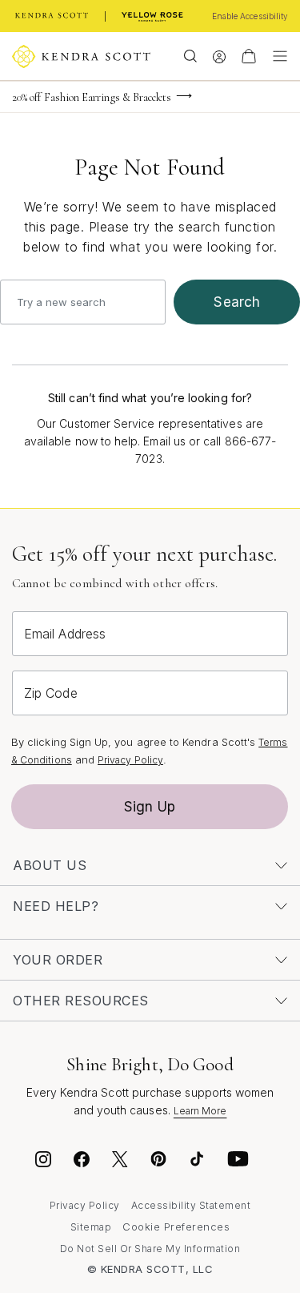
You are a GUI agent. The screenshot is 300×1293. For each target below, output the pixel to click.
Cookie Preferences (176, 1226)
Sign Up (149, 807)
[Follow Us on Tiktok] (197, 1161)
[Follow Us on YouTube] (238, 1161)
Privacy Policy (130, 760)
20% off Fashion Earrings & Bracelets (92, 97)
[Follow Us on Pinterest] (158, 1161)
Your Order (57, 960)
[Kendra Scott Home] (52, 16)
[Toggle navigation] (276, 56)
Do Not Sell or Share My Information (150, 1249)
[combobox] (83, 302)
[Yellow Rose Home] (152, 16)
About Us (49, 865)
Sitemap (91, 1227)
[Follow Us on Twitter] (122, 1161)
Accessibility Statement (191, 1205)
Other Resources (81, 1001)
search (237, 302)
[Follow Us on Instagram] (43, 1161)
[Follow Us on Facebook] (82, 1161)
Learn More (200, 1111)
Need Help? (55, 906)
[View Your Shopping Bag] (249, 56)
